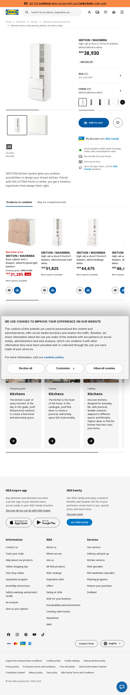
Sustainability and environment (63, 605)
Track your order (15, 553)
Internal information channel (92, 666)
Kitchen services (96, 560)
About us (51, 547)
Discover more (75, 514)
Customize (63, 368)
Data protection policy (94, 660)
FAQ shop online (15, 573)
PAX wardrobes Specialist (101, 573)
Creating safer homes (58, 611)
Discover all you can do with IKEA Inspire (28, 510)
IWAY (49, 624)
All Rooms (21, 21)
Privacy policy (12, 666)
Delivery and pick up (98, 553)
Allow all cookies (104, 368)
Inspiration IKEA (55, 579)
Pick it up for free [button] (92, 161)
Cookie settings (72, 660)
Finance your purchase (99, 585)
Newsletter (52, 618)
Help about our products (19, 560)
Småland (91, 592)
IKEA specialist (95, 566)
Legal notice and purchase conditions (24, 660)
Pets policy (52, 672)
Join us (50, 560)
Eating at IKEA (54, 592)
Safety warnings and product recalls (21, 594)
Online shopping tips (17, 566)
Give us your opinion (17, 608)
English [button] (113, 643)
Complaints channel (15, 672)
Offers (49, 585)
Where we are (54, 553)
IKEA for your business (58, 598)
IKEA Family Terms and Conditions (77, 672)
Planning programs (97, 579)
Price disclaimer (67, 666)
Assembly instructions (18, 585)
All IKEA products (55, 566)
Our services (94, 547)
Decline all (25, 368)
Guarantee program (17, 579)
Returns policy (36, 672)
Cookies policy (53, 660)
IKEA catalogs (54, 573)
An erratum (12, 602)
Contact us (12, 547)
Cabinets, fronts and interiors (56, 21)
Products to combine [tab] (19, 202)
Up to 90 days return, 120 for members (100, 168)
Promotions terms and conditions (39, 666)
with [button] (102, 138)
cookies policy (54, 357)
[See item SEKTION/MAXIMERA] (22, 232)
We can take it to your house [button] (97, 156)
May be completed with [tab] (51, 202)
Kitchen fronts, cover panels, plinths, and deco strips (37, 25)
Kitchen (34, 21)
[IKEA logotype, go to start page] (12, 12)
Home (8, 21)
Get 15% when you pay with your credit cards (67, 3)
